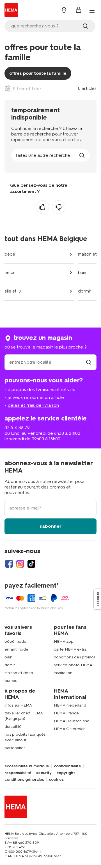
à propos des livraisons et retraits (41, 389)
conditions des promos (74, 657)
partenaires (14, 747)
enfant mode (16, 649)
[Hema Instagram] (20, 564)
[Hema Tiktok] (31, 564)
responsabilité (17, 773)
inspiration (63, 672)
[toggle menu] (92, 10)
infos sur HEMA (18, 705)
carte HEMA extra (70, 649)
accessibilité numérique (26, 766)
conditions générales (24, 779)
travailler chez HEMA (23, 713)
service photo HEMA (73, 665)
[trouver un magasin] (88, 362)
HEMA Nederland (70, 705)
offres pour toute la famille (37, 73)
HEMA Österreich (70, 728)
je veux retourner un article (36, 397)
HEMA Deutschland (71, 721)
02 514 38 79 (17, 427)
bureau (10, 680)
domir (9, 665)
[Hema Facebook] (9, 564)
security (44, 773)
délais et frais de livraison (33, 405)
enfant (10, 272)
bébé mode (15, 641)
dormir (84, 291)
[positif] (42, 207)
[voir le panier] (78, 10)
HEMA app (64, 641)
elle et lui (13, 291)
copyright (65, 773)
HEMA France (66, 713)
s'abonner (50, 526)
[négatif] (58, 207)
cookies (56, 779)
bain (82, 272)
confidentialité (67, 766)
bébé (9, 254)
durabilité (13, 726)
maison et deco (18, 672)
